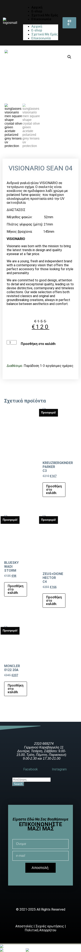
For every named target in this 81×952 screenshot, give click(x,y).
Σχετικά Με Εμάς (44, 15)
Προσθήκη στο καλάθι (38, 344)
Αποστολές (24, 926)
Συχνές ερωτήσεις (50, 926)
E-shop (36, 11)
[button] (69, 57)
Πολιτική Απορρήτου (40, 930)
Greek (10, 946)
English (20, 950)
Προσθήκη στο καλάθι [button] (54, 489)
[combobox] (31, 779)
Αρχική (36, 7)
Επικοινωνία (41, 19)
